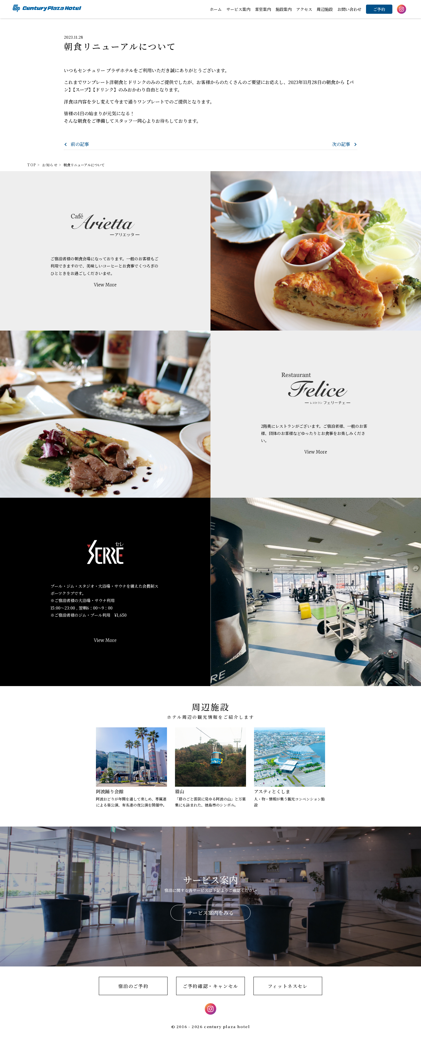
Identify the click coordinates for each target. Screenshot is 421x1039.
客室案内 (263, 9)
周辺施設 (325, 9)
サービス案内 (238, 9)
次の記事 (341, 144)
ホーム (216, 9)
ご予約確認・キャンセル (210, 986)
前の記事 (80, 144)
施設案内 (284, 9)
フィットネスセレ (288, 986)
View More (105, 285)
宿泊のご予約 (133, 986)
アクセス (304, 9)
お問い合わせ (349, 9)
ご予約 (379, 9)
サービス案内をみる (210, 912)
